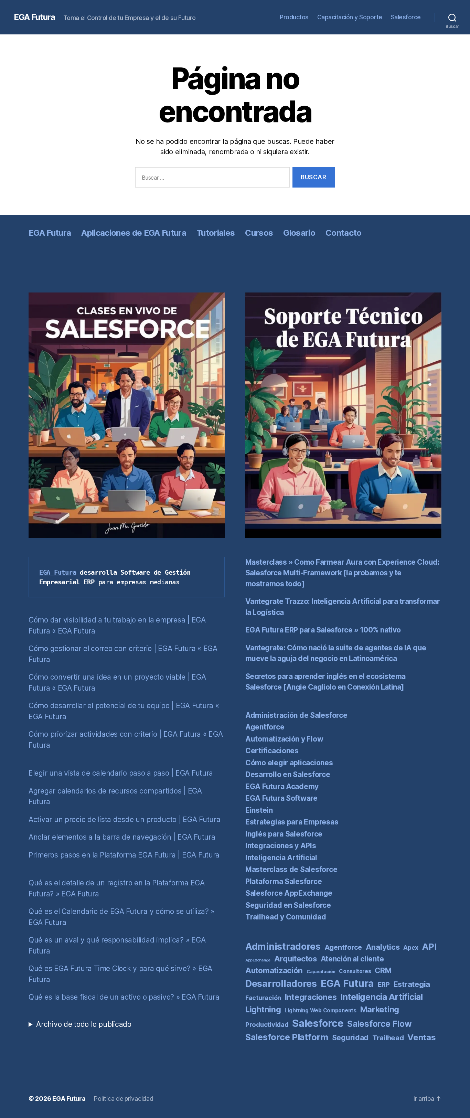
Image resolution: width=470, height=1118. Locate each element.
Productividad (267, 1025)
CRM (383, 970)
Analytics (383, 947)
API (429, 946)
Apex (410, 947)
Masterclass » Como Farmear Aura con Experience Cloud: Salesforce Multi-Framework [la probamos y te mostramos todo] (342, 573)
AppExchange (257, 960)
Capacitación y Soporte (349, 17)
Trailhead (388, 1037)
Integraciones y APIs (280, 845)
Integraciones (311, 997)
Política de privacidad (123, 1098)
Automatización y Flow (284, 739)
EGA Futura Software (281, 798)
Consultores (355, 971)
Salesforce (406, 17)
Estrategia (412, 984)
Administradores (283, 946)
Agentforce (264, 727)
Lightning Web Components (320, 1010)
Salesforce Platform (286, 1037)
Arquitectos (295, 958)
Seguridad (350, 1037)
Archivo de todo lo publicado (83, 1024)
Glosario (299, 233)
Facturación (263, 997)
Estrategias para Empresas (291, 822)
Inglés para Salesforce (283, 834)
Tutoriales (215, 233)
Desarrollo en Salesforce (287, 774)
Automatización (274, 970)
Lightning (263, 1009)
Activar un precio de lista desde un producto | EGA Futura (125, 819)
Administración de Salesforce (296, 715)
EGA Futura (34, 17)
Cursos (259, 233)
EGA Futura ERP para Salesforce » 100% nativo (323, 630)
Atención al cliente (352, 959)
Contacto (343, 233)
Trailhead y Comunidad (285, 917)
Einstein (259, 810)
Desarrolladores (281, 983)
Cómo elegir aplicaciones (289, 762)
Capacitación (321, 971)
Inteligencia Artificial (281, 857)
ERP (384, 985)
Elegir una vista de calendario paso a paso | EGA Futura (121, 773)
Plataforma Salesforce (283, 881)
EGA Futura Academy (282, 786)
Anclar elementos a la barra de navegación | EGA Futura (122, 837)
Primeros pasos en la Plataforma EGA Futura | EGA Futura (124, 855)
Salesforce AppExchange (288, 893)
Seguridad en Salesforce (288, 905)
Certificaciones (272, 750)
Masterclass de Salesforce (291, 869)
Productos (294, 17)
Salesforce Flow (379, 1024)
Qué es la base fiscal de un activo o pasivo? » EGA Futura (124, 997)
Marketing (379, 1009)
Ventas (421, 1037)
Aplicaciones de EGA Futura (133, 233)
